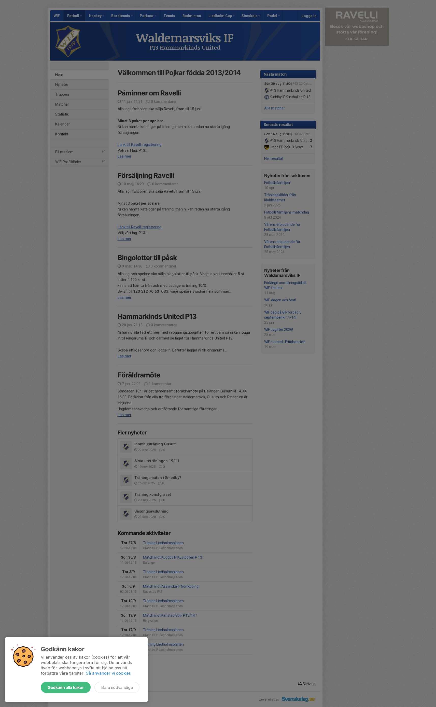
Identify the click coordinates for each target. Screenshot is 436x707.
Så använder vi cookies (108, 673)
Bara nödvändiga (117, 687)
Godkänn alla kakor (66, 687)
